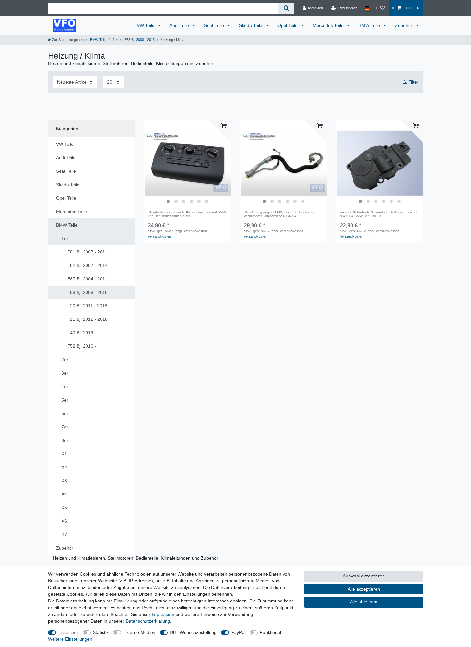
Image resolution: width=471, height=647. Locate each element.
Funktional (270, 632)
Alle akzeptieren (364, 589)
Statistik (101, 632)
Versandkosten (159, 236)
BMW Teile (370, 25)
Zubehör (404, 25)
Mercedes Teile (329, 25)
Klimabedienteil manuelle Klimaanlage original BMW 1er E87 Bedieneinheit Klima (187, 214)
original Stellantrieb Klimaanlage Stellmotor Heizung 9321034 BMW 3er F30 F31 (379, 214)
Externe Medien (139, 632)
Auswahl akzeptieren (364, 575)
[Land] (367, 8)
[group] (187, 163)
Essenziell (68, 632)
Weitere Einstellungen (70, 639)
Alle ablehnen (363, 601)
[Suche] (286, 8)
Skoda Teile (251, 25)
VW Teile (146, 25)
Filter (412, 82)
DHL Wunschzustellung (193, 632)
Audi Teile (179, 25)
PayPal (238, 632)
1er (115, 40)
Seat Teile (214, 25)
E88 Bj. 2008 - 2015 (139, 40)
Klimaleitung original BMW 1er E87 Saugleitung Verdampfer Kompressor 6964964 (279, 214)
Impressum (163, 614)
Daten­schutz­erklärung (148, 621)
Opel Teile (288, 25)
